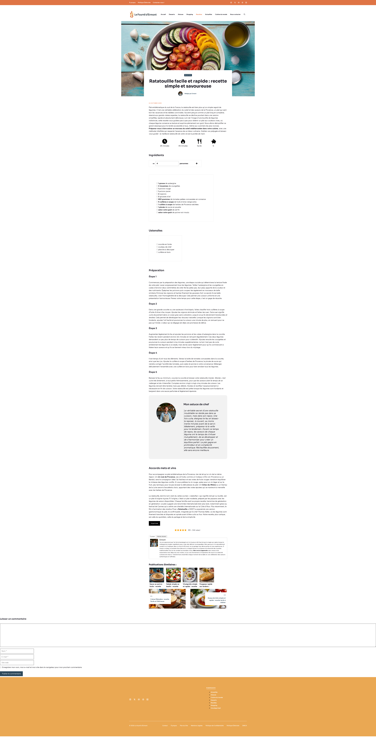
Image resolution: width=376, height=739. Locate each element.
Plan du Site (184, 725)
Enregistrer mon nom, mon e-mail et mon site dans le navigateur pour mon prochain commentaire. (42, 667)
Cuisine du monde (221, 14)
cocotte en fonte (165, 244)
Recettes (199, 14)
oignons (162, 194)
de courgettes (169, 186)
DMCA (244, 725)
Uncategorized (216, 708)
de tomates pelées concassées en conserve (182, 199)
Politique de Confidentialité (215, 725)
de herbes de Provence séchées (178, 204)
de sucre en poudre (169, 207)
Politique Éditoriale (144, 2)
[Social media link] (231, 2)
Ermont (194, 93)
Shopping (189, 14)
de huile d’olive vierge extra (177, 202)
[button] (244, 14)
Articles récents (161, 536)
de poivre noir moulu (173, 212)
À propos (132, 2)
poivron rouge (164, 189)
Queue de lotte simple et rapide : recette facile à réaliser (217, 600)
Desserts (172, 14)
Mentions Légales (196, 725)
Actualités (208, 14)
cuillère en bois (164, 252)
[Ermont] (154, 546)
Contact (165, 725)
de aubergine (167, 183)
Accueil (163, 14)
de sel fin (169, 210)
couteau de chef (164, 247)
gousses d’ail (164, 196)
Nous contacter (235, 14)
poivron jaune (164, 191)
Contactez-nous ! (158, 2)
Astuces (180, 14)
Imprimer (154, 523)
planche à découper (166, 249)
